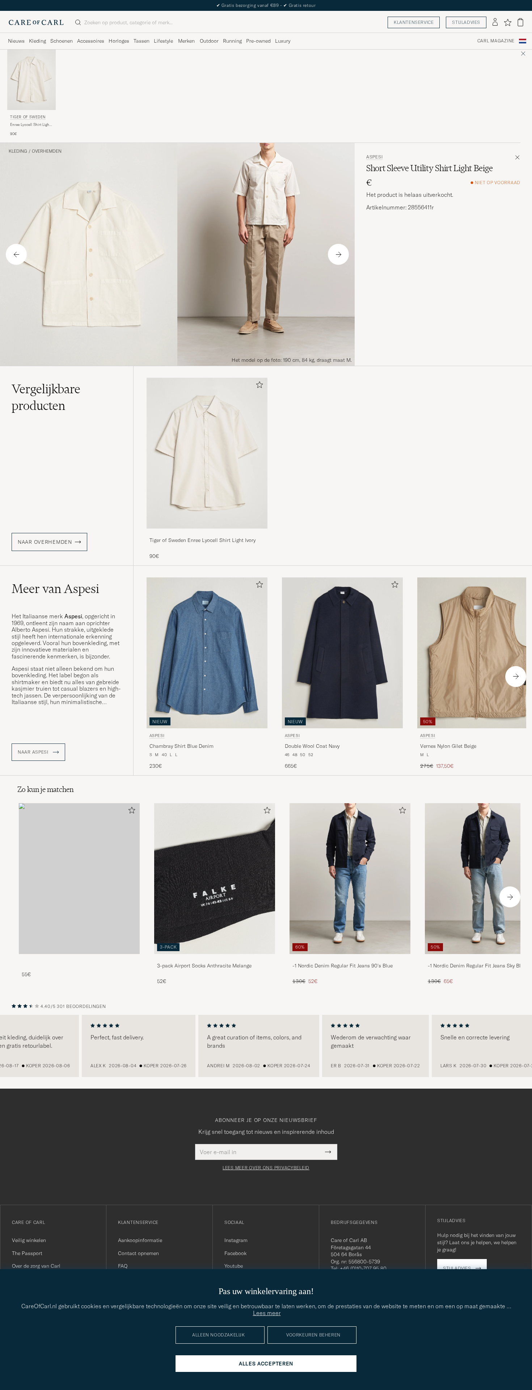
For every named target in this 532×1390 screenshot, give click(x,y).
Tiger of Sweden (28, 117)
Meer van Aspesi (55, 588)
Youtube (233, 1266)
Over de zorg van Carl (36, 1266)
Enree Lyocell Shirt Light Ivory (30, 124)
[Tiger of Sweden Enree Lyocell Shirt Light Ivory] (207, 533)
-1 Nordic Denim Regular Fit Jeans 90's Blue (342, 965)
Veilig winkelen (29, 1240)
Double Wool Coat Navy (312, 746)
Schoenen (61, 41)
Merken (186, 41)
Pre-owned (258, 41)
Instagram (236, 1240)
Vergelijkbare (46, 397)
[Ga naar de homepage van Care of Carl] (36, 22)
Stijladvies (466, 22)
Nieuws (16, 41)
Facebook (235, 1253)
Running (232, 41)
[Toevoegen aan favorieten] (258, 386)
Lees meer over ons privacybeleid (266, 1168)
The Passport (27, 1253)
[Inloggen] (495, 22)
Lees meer (267, 1313)
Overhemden (47, 151)
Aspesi (374, 157)
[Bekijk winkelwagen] (520, 22)
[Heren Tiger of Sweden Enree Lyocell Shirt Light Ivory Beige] (31, 80)
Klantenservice (414, 22)
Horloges (119, 41)
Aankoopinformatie (140, 1240)
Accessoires (90, 41)
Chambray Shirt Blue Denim (181, 746)
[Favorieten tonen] (507, 22)
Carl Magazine (496, 40)
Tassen (141, 41)
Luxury (282, 41)
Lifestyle (163, 41)
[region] (266, 1046)
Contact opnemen (138, 1253)
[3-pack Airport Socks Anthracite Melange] (214, 958)
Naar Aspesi (34, 752)
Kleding (37, 41)
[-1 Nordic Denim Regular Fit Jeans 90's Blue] (350, 958)
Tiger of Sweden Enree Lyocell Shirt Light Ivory (202, 540)
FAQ (122, 1266)
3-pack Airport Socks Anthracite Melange (204, 965)
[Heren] (79, 878)
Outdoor (209, 41)
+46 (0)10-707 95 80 (363, 1268)
